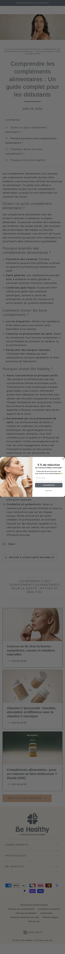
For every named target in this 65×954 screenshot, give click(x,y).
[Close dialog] (63, 459)
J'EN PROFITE (49, 485)
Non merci (49, 490)
